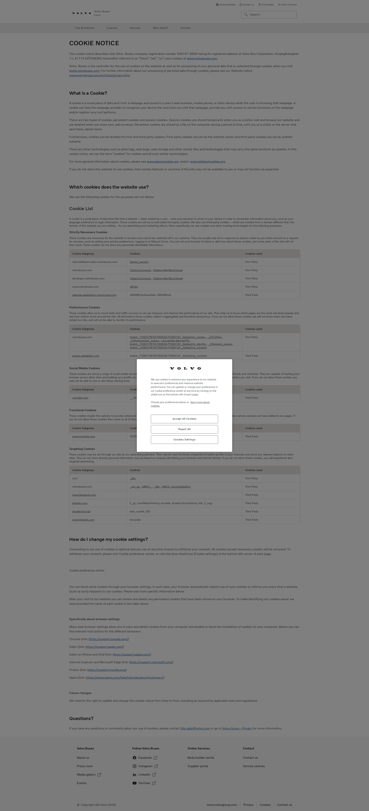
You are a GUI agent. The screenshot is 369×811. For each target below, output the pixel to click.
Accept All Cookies (185, 419)
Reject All (184, 429)
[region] (184, 405)
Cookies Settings (185, 439)
